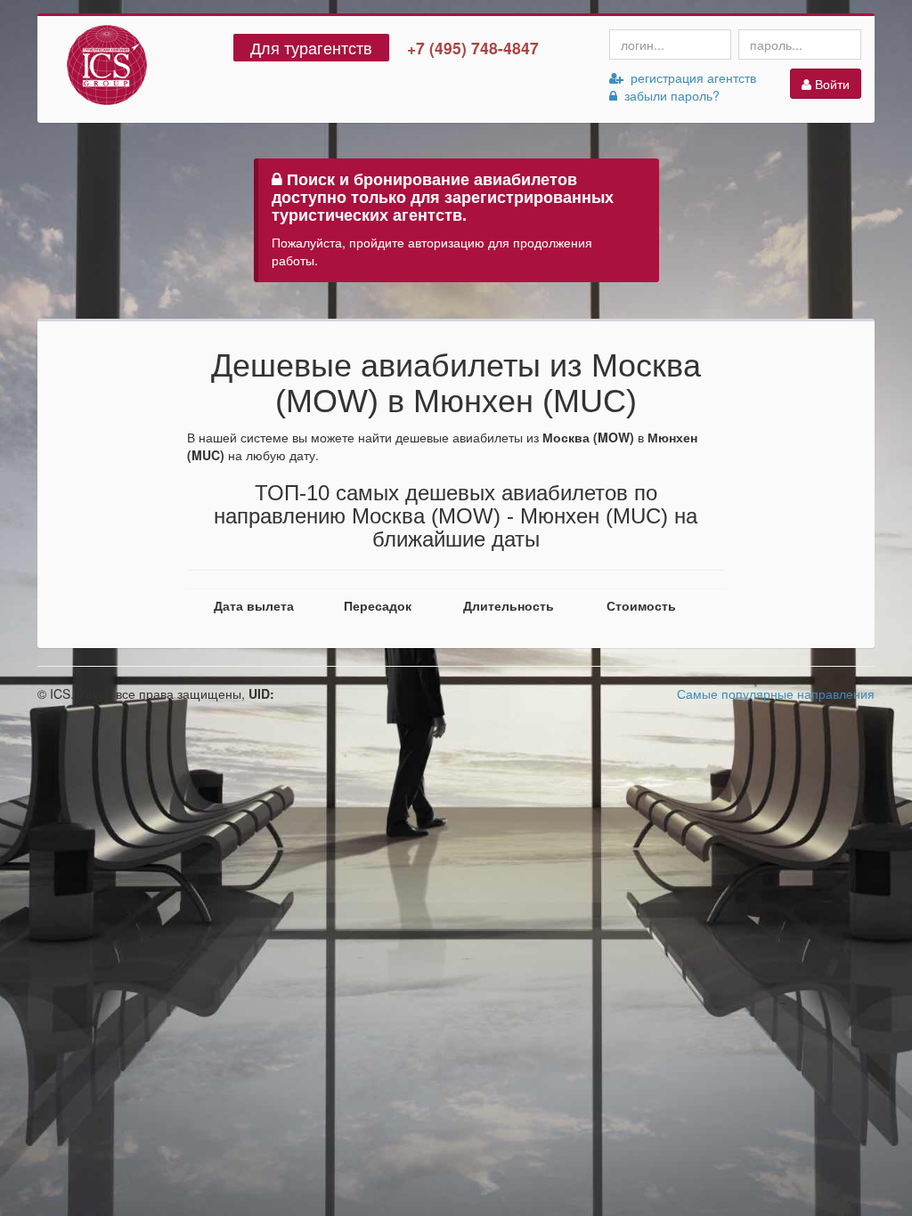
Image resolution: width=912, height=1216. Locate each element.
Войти (830, 84)
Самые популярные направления (776, 693)
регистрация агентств (689, 77)
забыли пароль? (668, 95)
